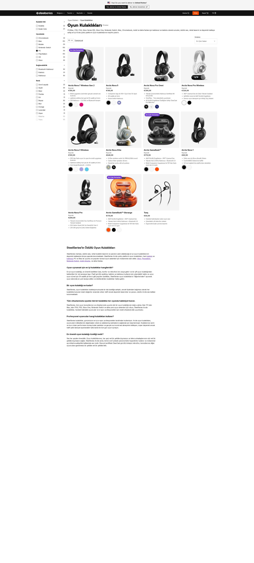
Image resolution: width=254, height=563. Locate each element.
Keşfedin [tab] (80, 13)
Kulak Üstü (42, 29)
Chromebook (43, 38)
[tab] (186, 13)
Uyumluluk (40, 34)
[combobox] (206, 41)
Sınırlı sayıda (43, 85)
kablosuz (70, 259)
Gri (39, 97)
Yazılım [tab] (69, 13)
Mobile (41, 44)
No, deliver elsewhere (137, 7)
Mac (40, 41)
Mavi (40, 91)
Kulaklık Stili (40, 22)
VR (39, 57)
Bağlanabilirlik (41, 65)
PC (39, 51)
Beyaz (40, 100)
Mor (40, 104)
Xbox (40, 60)
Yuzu (40, 120)
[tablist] (71, 13)
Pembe (41, 94)
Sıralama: (197, 37)
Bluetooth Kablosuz (45, 69)
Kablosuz (42, 76)
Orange (41, 107)
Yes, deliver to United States (116, 7)
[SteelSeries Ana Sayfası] (45, 13)
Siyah (40, 88)
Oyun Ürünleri (73, 20)
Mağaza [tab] (60, 13)
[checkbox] (37, 26)
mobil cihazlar (85, 261)
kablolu (149, 256)
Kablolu (41, 72)
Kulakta (41, 26)
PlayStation (42, 54)
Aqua (40, 113)
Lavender (42, 110)
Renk (38, 81)
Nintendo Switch (44, 48)
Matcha (41, 116)
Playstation (146, 259)
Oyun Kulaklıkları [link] (86, 20)
